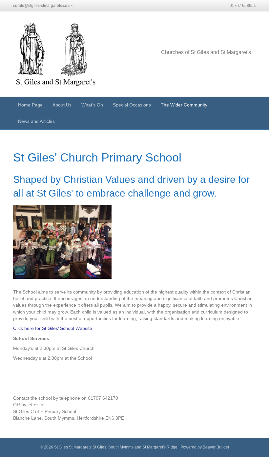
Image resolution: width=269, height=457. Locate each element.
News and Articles (36, 121)
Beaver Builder (216, 447)
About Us (62, 104)
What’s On (92, 104)
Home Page (30, 104)
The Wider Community (184, 104)
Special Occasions (132, 104)
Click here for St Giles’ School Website (52, 328)
